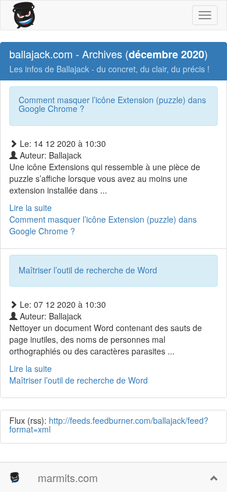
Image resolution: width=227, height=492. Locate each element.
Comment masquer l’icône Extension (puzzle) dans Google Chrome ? (112, 104)
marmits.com (68, 477)
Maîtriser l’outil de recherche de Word (88, 270)
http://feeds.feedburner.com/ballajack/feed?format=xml (108, 424)
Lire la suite (78, 374)
